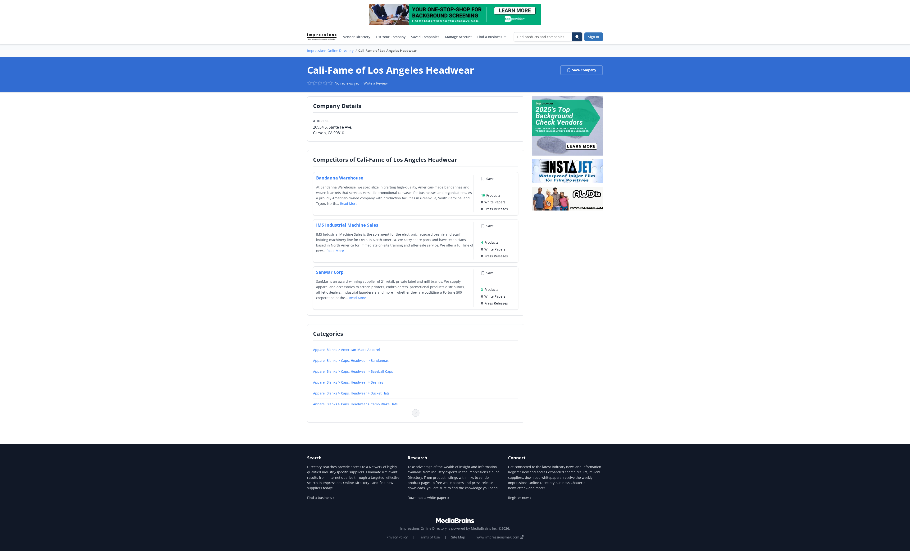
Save (490, 178)
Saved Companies (425, 37)
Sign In (593, 37)
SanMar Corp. (330, 272)
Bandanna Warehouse (339, 178)
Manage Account (458, 37)
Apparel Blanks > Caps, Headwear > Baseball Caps (353, 371)
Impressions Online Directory (330, 50)
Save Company (584, 70)
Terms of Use (429, 537)
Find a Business (489, 37)
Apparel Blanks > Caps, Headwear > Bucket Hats (351, 393)
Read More (348, 203)
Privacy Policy (397, 537)
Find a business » (321, 497)
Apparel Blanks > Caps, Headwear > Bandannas (351, 360)
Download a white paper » (428, 497)
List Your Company (390, 37)
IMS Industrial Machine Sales (347, 225)
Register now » (519, 497)
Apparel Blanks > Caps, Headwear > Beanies (348, 382)
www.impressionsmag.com (498, 537)
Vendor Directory (356, 37)
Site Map (458, 537)
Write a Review (376, 83)
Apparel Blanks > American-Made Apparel (346, 349)
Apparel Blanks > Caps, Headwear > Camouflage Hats (355, 404)
